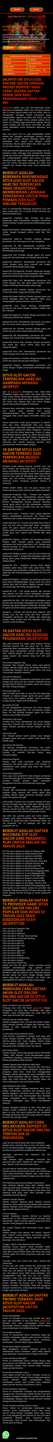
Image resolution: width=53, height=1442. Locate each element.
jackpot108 (7, 107)
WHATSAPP (26, 48)
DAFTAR (10, 48)
